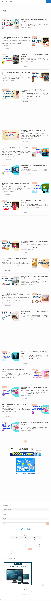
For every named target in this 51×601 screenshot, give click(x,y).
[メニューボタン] (49, 1)
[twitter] (24, 589)
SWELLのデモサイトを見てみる (39, 585)
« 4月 (11, 553)
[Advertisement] (25, 116)
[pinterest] (26, 589)
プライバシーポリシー (24, 591)
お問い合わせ (32, 591)
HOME (17, 591)
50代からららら (7, 1)
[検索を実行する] (47, 523)
